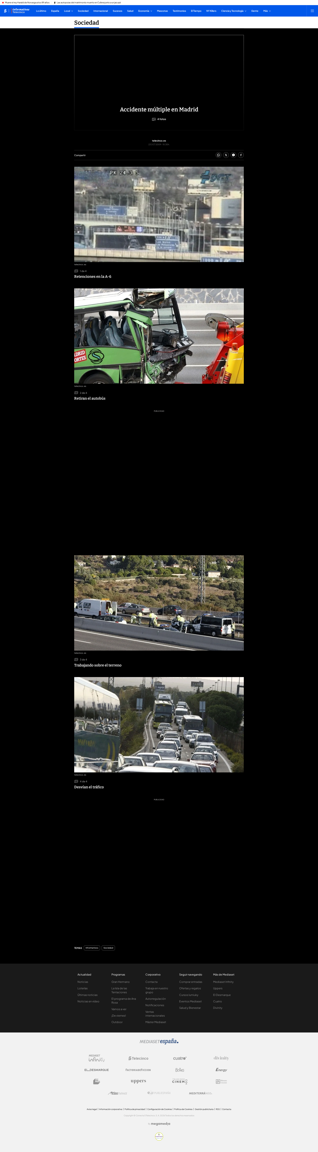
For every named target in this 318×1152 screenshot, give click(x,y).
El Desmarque (222, 995)
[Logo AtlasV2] (117, 1093)
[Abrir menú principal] (312, 10)
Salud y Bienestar (190, 1007)
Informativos (92, 948)
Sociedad (86, 22)
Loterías (83, 988)
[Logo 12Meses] (221, 1081)
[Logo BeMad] (96, 1081)
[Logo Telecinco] (138, 1058)
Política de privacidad (135, 1109)
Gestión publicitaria (204, 1109)
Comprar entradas (190, 981)
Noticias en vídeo (88, 1001)
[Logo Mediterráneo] (200, 1093)
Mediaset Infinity (223, 981)
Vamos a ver (118, 1009)
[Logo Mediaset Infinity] (97, 1058)
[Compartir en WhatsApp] (218, 155)
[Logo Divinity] (221, 1058)
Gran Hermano (120, 981)
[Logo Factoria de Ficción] (138, 1070)
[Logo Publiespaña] (159, 1093)
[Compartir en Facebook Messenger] (233, 155)
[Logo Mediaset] (159, 1043)
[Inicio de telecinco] (5, 10)
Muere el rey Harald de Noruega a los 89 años (27, 2)
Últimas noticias (88, 995)
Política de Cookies (183, 1109)
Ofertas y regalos (190, 988)
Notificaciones (154, 1005)
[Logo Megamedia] (160, 1123)
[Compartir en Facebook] (241, 155)
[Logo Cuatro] (179, 1058)
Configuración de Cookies (159, 1109)
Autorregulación (155, 998)
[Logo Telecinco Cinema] (179, 1081)
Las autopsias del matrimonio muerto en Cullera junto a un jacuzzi (89, 2)
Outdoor (117, 1022)
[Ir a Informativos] (20, 11)
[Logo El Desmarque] (97, 1070)
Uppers (217, 988)
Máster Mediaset (155, 1022)
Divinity (217, 1007)
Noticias (83, 981)
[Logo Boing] (179, 1070)
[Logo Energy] (221, 1070)
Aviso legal (92, 1109)
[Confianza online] (159, 1139)
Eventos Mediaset (190, 1001)
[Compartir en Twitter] (226, 155)
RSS (218, 1109)
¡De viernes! (118, 1015)
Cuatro (217, 1001)
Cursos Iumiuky (188, 995)
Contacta (151, 981)
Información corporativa (110, 1109)
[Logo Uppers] (138, 1081)
